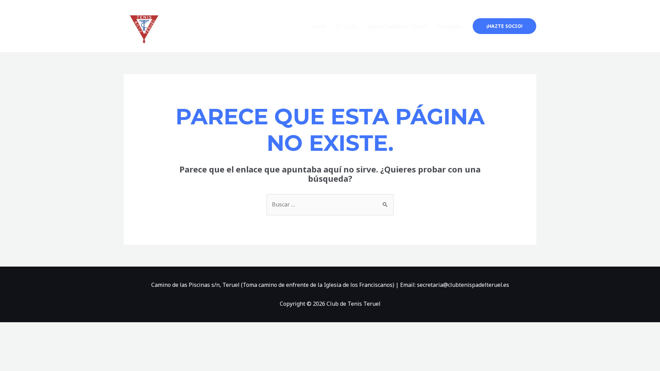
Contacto (449, 26)
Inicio (318, 26)
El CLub (346, 26)
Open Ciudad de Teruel (397, 26)
